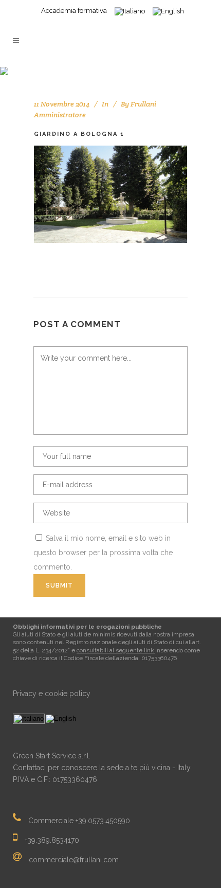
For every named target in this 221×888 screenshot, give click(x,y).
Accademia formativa (74, 10)
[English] (61, 719)
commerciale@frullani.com (74, 859)
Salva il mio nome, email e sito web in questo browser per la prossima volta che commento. (103, 552)
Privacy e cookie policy (51, 693)
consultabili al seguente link (116, 650)
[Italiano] (29, 719)
